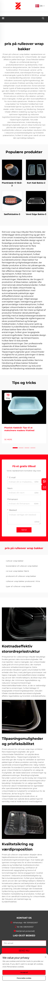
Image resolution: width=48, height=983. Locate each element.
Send (24, 530)
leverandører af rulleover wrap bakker (22, 566)
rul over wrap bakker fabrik (17, 571)
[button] (15, 447)
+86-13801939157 (26, 927)
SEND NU (24, 950)
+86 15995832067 (30, 922)
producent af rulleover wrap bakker (21, 576)
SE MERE (8, 439)
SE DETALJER (12, 170)
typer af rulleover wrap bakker (19, 586)
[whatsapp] (44, 481)
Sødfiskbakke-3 (12, 214)
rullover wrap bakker (15, 561)
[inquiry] (44, 487)
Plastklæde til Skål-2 (12, 184)
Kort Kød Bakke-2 (36, 183)
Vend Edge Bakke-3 (36, 214)
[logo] (18, 6)
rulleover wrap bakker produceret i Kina (23, 581)
